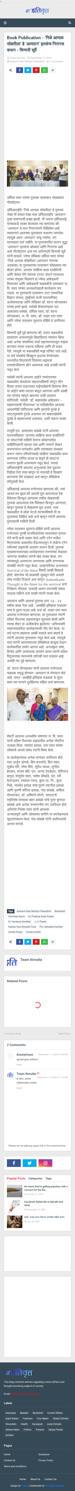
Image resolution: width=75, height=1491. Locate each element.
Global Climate (60, 1418)
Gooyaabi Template (54, 1485)
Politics (27, 1429)
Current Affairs (54, 1413)
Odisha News (12, 1429)
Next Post (64, 1033)
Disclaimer (43, 1454)
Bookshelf (60, 911)
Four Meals (42, 1418)
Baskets (24, 1413)
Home (7, 1454)
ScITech (9, 1435)
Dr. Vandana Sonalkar (19, 921)
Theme (24, 1485)
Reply (19, 1064)
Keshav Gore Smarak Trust (22, 927)
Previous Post (13, 1033)
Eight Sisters (12, 1418)
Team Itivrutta (17, 57)
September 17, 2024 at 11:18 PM (52, 1077)
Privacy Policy (45, 1460)
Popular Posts (16, 1178)
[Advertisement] (37, 120)
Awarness (11, 1413)
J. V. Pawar (40, 921)
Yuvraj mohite (33, 932)
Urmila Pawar (15, 932)
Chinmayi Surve (16, 916)
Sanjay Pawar (55, 1429)
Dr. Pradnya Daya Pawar (41, 916)
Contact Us (9, 1460)
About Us (35, 1479)
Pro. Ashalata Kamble (51, 927)
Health (24, 1424)
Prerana (40, 1429)
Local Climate (54, 1424)
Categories (35, 1178)
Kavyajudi (37, 1424)
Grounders (11, 1424)
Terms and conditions (15, 1466)
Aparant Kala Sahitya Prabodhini (27, 61)
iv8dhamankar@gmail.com (25, 1393)
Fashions (27, 1418)
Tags (48, 1178)
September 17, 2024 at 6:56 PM (53, 1054)
